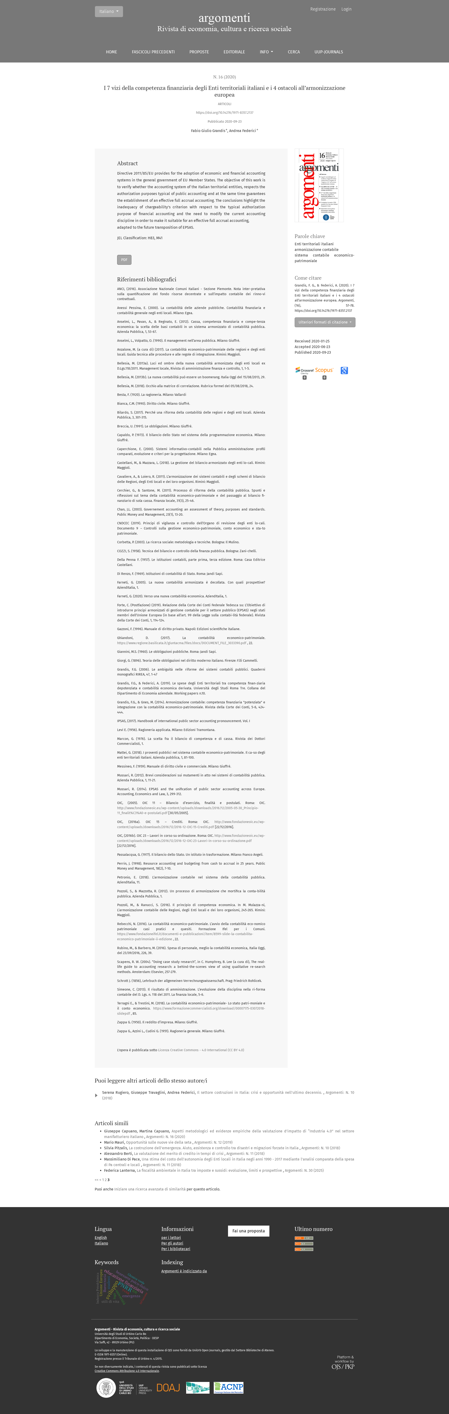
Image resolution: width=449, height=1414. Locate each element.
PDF (124, 259)
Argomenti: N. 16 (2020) (165, 1137)
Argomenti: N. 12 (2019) (213, 1142)
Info (265, 52)
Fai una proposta (248, 1231)
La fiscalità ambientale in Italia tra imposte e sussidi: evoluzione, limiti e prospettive (210, 1170)
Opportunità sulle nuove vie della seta (159, 1142)
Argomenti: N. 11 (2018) (245, 1153)
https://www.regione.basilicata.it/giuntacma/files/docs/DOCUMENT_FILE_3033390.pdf (181, 643)
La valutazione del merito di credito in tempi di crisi (179, 1153)
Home (111, 52)
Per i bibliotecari (175, 1249)
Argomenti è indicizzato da (184, 1271)
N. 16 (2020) (224, 77)
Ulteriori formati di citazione (324, 322)
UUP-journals (329, 52)
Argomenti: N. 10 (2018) (320, 1148)
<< (96, 1180)
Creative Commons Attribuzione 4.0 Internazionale (127, 1371)
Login (346, 9)
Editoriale (234, 52)
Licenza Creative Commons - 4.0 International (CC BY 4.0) (201, 1050)
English (101, 1237)
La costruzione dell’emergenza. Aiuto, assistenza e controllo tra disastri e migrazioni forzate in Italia (214, 1148)
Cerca (294, 52)
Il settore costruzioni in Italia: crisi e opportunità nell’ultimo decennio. (260, 1092)
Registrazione (323, 9)
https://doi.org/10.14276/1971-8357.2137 (224, 113)
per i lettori (171, 1237)
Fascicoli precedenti (153, 52)
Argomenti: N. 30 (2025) (304, 1170)
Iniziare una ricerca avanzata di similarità (150, 1189)
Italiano (111, 11)
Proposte (199, 52)
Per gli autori (172, 1243)
